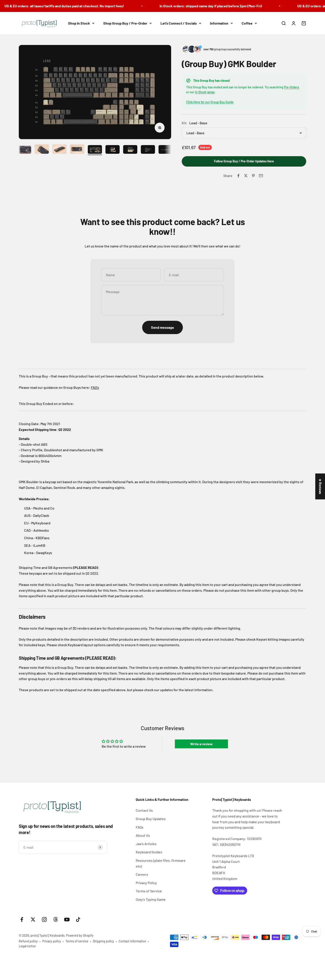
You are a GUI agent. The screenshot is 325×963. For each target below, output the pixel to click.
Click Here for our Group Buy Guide (210, 102)
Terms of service (76, 941)
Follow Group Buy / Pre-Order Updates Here (244, 161)
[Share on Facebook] (238, 175)
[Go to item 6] (112, 150)
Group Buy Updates (151, 819)
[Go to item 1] (24, 150)
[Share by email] (261, 175)
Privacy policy (51, 941)
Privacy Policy (146, 883)
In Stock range (205, 92)
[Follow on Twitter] (33, 919)
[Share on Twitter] (246, 175)
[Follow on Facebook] (22, 919)
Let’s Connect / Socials (179, 23)
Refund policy (28, 941)
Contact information (132, 941)
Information (219, 23)
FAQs (139, 827)
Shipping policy (103, 941)
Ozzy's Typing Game (151, 899)
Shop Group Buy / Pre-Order (125, 23)
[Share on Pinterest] (253, 175)
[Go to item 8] (148, 150)
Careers (142, 874)
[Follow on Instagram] (44, 919)
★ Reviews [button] (320, 486)
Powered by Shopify (80, 935)
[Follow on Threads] (56, 919)
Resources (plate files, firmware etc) (160, 863)
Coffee (247, 23)
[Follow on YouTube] (67, 919)
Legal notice (27, 946)
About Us (143, 835)
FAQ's (95, 387)
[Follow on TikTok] (78, 919)
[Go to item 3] (59, 149)
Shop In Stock (79, 23)
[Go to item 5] (95, 150)
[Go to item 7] (130, 150)
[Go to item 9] (166, 150)
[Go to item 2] (42, 149)
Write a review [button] (201, 744)
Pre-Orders (291, 87)
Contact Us (144, 810)
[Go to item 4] (77, 149)
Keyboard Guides (149, 852)
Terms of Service (149, 891)
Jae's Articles (146, 844)
